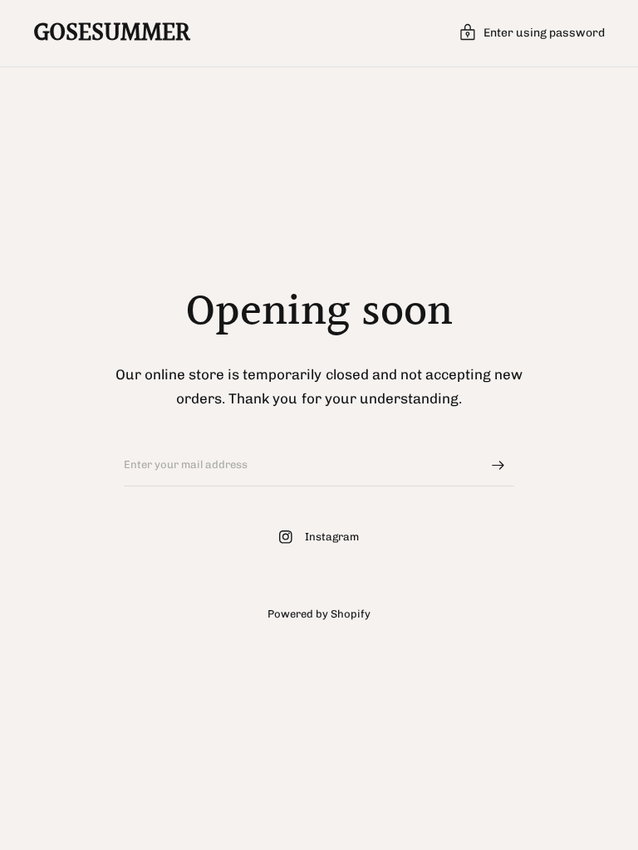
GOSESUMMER (111, 33)
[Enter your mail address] (497, 464)
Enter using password (544, 33)
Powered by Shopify (319, 614)
